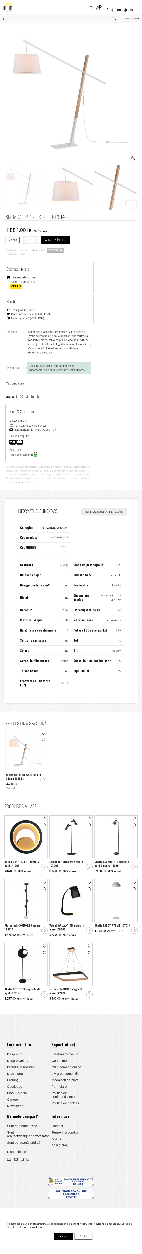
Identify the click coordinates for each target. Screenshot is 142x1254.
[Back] (5, 18)
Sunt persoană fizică (22, 1126)
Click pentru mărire (132, 157)
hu (122, 18)
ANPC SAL (60, 1145)
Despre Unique (18, 1061)
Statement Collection (55, 527)
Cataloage (14, 1086)
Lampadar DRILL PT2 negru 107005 (66, 863)
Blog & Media (17, 1093)
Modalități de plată (65, 1080)
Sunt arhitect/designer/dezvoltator (28, 1134)
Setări (83, 1236)
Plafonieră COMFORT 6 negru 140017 (22, 927)
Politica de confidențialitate (63, 1095)
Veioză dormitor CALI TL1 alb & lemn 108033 (23, 776)
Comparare (17, 383)
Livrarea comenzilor (66, 1074)
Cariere (12, 1099)
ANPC (56, 1139)
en (131, 18)
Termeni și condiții (65, 1132)
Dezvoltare (15, 1074)
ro (113, 18)
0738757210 (55, 250)
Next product (136, 18)
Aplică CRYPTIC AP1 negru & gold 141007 (21, 863)
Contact (57, 1126)
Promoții (13, 1080)
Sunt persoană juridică (23, 1142)
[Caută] (91, 8)
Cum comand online (66, 1067)
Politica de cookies (65, 1103)
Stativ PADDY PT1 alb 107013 (112, 925)
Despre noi (15, 1054)
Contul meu (60, 1061)
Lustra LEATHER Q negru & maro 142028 (65, 991)
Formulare (59, 1086)
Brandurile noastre (20, 1067)
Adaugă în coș (55, 240)
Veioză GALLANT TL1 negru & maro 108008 (66, 927)
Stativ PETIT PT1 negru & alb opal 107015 (22, 991)
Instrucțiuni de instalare (104, 511)
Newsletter (15, 1106)
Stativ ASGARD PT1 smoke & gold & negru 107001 (111, 863)
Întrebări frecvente (65, 1054)
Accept (63, 1236)
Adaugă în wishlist (43, 733)
